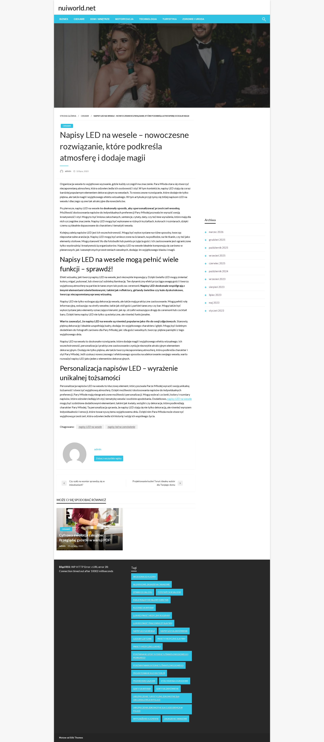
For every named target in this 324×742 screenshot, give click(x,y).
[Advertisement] (230, 161)
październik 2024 (218, 271)
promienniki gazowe (144, 681)
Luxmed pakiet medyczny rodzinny (151, 615)
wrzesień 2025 (217, 255)
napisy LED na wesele (90, 426)
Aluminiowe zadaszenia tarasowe (151, 584)
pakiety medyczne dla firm (171, 638)
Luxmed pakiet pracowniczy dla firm (152, 623)
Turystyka (170, 19)
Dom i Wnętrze (100, 19)
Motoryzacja (124, 19)
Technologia (148, 19)
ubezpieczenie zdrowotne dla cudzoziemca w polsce (158, 709)
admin (68, 171)
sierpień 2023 (216, 286)
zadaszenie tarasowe (175, 718)
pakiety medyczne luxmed (147, 646)
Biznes (63, 19)
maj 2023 (214, 302)
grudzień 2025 (217, 239)
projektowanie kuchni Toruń (149, 673)
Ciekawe (79, 19)
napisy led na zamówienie (121, 426)
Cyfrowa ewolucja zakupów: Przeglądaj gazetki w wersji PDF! (85, 537)
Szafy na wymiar (142, 688)
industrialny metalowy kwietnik (151, 600)
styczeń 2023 (216, 310)
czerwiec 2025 (217, 263)
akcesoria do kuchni (144, 576)
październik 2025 (218, 247)
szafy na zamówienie (167, 688)
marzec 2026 (216, 231)
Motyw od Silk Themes (71, 737)
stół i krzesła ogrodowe (174, 681)
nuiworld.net (77, 8)
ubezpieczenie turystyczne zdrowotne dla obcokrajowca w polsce (156, 698)
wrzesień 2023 (217, 278)
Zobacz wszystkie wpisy (109, 458)
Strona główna (68, 116)
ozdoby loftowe (142, 638)
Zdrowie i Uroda (193, 19)
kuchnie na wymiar (143, 607)
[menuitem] (64, 19)
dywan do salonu (142, 592)
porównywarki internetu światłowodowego (158, 665)
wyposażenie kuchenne (146, 718)
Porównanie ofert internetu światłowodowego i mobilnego (160, 656)
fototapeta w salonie (169, 592)
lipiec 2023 (215, 294)
